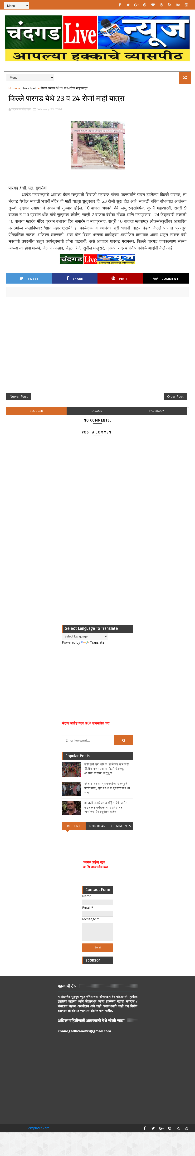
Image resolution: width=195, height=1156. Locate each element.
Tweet (33, 279)
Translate (97, 642)
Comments (121, 826)
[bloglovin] (153, 4)
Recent (74, 826)
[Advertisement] (97, 346)
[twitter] (128, 4)
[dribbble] (161, 4)
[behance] (178, 4)
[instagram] (186, 4)
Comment (170, 279)
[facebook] (119, 4)
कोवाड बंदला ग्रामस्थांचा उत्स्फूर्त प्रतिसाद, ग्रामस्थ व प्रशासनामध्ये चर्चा (107, 788)
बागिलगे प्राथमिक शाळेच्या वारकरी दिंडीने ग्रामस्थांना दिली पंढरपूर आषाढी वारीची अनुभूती (106, 769)
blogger (36, 411)
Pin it (124, 279)
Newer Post (19, 396)
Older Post (175, 396)
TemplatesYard (37, 1128)
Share (78, 279)
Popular (97, 826)
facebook (156, 411)
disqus (97, 411)
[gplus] (136, 4)
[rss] (169, 4)
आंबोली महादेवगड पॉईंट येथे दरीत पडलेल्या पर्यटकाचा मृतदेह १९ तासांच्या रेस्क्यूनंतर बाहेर (106, 807)
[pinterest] (144, 4)
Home (13, 88)
